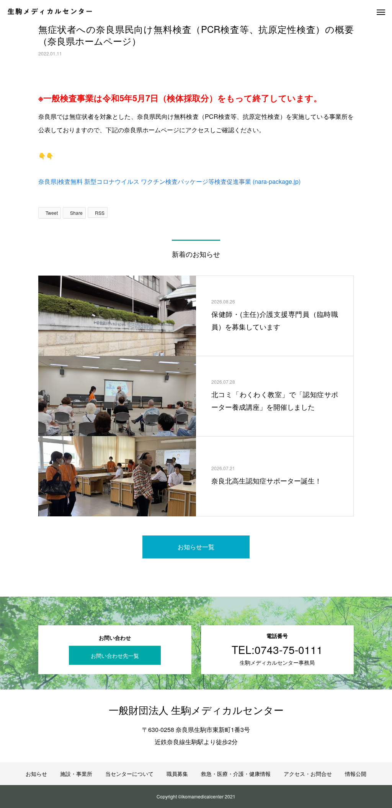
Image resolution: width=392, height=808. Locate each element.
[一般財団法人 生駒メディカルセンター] (50, 11)
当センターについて (129, 773)
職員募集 (177, 773)
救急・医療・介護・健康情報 (236, 773)
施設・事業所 (76, 773)
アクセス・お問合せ (308, 773)
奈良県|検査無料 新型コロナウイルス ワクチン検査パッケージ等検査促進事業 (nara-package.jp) (169, 181)
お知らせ (36, 773)
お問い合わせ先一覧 (115, 655)
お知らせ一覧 (196, 546)
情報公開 (355, 773)
